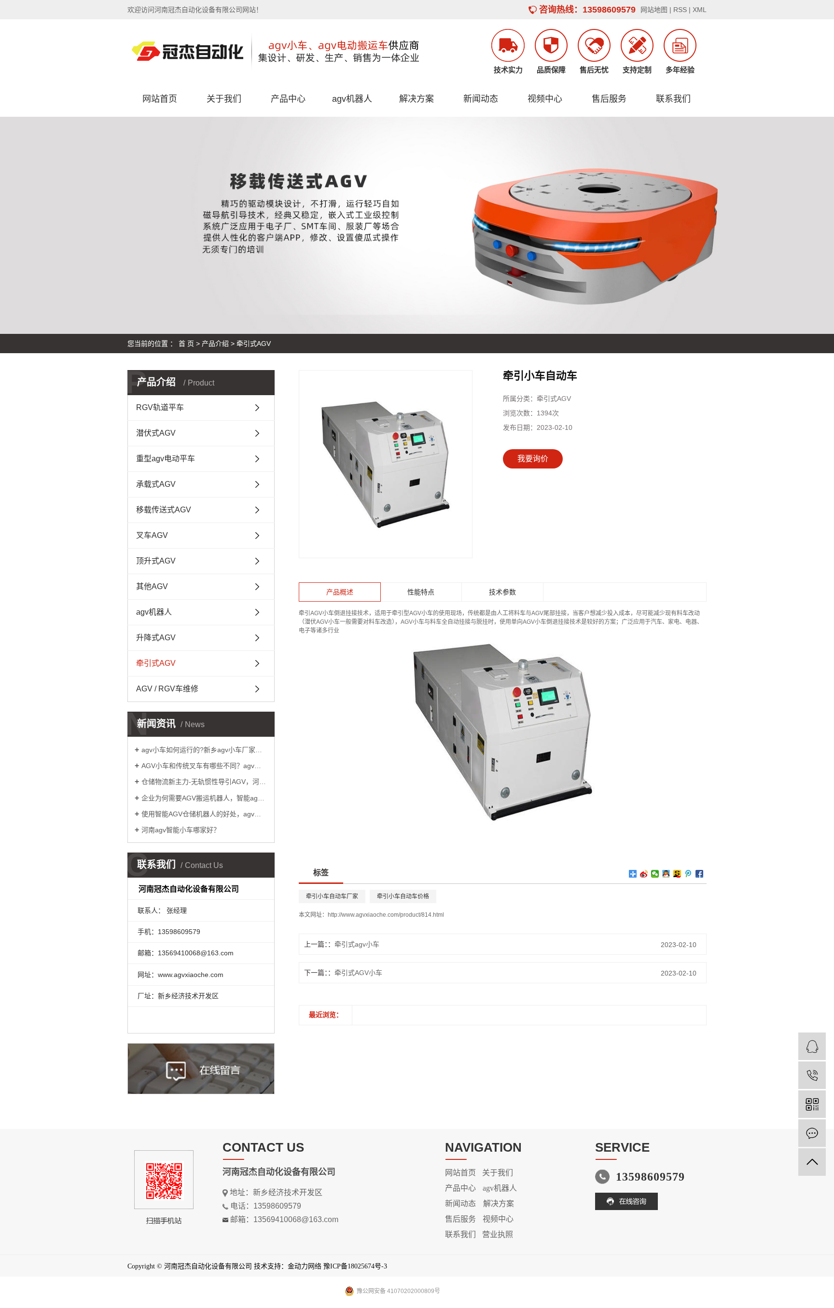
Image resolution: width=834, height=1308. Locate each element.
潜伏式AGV (156, 433)
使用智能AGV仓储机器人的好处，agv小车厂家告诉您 (204, 814)
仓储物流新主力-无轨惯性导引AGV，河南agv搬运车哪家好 (204, 781)
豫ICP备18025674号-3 (355, 1266)
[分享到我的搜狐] (677, 874)
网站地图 (653, 10)
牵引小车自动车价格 (403, 896)
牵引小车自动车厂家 (332, 896)
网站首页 (159, 99)
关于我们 (224, 99)
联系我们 (673, 99)
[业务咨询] (812, 1046)
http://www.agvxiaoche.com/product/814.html (386, 914)
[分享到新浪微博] (644, 874)
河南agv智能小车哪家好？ (180, 830)
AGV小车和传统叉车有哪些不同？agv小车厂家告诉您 (204, 766)
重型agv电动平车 (165, 458)
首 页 (186, 343)
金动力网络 (304, 1266)
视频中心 (545, 99)
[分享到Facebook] (699, 874)
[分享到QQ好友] (666, 874)
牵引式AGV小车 (358, 973)
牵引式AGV (253, 343)
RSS (680, 10)
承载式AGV (156, 484)
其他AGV (152, 586)
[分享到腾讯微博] (688, 874)
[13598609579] (812, 1075)
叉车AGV (152, 535)
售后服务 (609, 99)
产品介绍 (215, 343)
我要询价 (532, 458)
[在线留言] (812, 1133)
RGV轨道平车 (160, 407)
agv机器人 (352, 99)
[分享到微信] (655, 874)
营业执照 (497, 1234)
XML (700, 10)
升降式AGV (156, 637)
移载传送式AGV (163, 510)
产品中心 (288, 99)
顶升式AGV (156, 561)
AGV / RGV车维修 (167, 689)
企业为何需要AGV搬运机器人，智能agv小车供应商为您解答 (204, 798)
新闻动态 (480, 99)
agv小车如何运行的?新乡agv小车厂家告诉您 (204, 750)
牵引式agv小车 (356, 944)
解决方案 (416, 99)
